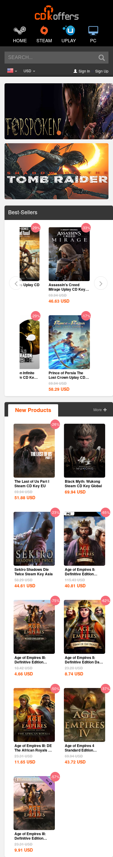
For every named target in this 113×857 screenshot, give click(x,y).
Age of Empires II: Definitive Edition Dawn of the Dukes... (84, 662)
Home (20, 40)
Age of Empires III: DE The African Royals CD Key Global (34, 750)
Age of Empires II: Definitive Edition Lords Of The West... (82, 574)
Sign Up (101, 70)
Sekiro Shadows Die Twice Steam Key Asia (33, 572)
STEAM (44, 40)
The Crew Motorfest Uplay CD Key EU (91, 287)
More (98, 409)
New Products (33, 410)
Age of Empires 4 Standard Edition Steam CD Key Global (83, 750)
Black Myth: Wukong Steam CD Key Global (83, 483)
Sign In (84, 70)
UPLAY (68, 40)
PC (93, 40)
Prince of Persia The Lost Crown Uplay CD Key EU (42, 377)
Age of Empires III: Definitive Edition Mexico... (30, 838)
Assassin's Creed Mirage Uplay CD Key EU (42, 289)
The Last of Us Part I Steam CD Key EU (31, 483)
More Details (45, 276)
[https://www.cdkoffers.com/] (56, 11)
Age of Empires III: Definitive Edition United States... (30, 662)
